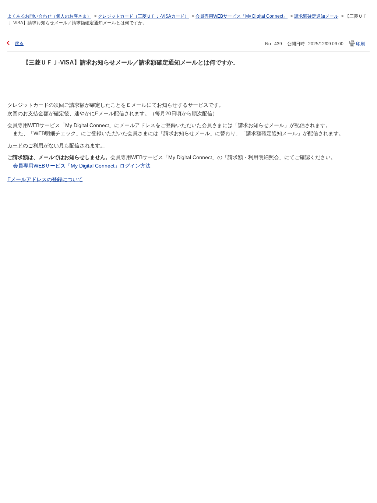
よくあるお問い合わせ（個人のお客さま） (49, 16)
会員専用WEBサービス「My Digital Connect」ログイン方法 (82, 166)
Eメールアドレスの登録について (45, 179)
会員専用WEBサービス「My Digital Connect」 (241, 16)
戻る (19, 43)
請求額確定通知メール (316, 16)
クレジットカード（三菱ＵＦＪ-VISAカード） (143, 16)
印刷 (360, 43)
